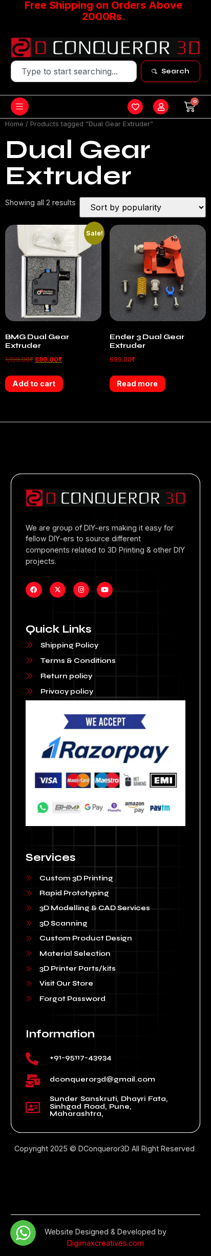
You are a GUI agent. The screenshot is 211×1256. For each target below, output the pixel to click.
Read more (137, 383)
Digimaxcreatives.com (105, 1243)
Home (14, 124)
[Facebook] (33, 590)
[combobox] (74, 71)
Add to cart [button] (33, 383)
